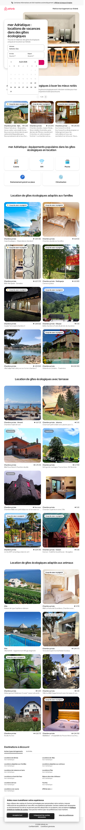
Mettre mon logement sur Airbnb (65, 9)
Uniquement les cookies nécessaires (42, 816)
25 (15, 87)
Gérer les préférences (66, 815)
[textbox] (16, 56)
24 (11, 87)
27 (23, 87)
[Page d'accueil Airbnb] (9, 8)
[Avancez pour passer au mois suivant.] (35, 62)
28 (27, 87)
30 (35, 87)
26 (19, 87)
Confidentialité (34, 826)
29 (31, 87)
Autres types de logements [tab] (13, 751)
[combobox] (26, 48)
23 (35, 83)
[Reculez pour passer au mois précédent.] (11, 62)
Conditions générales (48, 826)
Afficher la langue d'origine (63, 3)
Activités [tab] (29, 751)
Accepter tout (17, 815)
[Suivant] (45, 97)
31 (11, 91)
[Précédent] (38, 97)
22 (31, 83)
